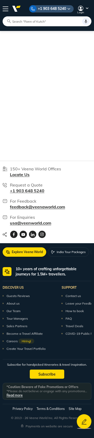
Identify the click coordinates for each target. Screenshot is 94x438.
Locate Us (20, 174)
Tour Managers (17, 318)
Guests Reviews (18, 296)
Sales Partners (17, 326)
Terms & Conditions (51, 409)
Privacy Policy (23, 409)
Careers (19, 341)
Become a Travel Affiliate (25, 334)
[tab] (24, 252)
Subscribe (47, 374)
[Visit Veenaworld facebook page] (13, 234)
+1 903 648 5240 (52, 8)
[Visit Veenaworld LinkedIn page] (32, 234)
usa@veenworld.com (30, 223)
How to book (75, 311)
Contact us (73, 296)
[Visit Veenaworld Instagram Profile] (42, 234)
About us (13, 303)
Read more (15, 395)
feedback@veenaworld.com (37, 206)
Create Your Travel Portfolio (26, 349)
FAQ (69, 318)
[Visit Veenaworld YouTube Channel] (23, 234)
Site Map (75, 409)
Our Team (14, 311)
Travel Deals (74, 326)
